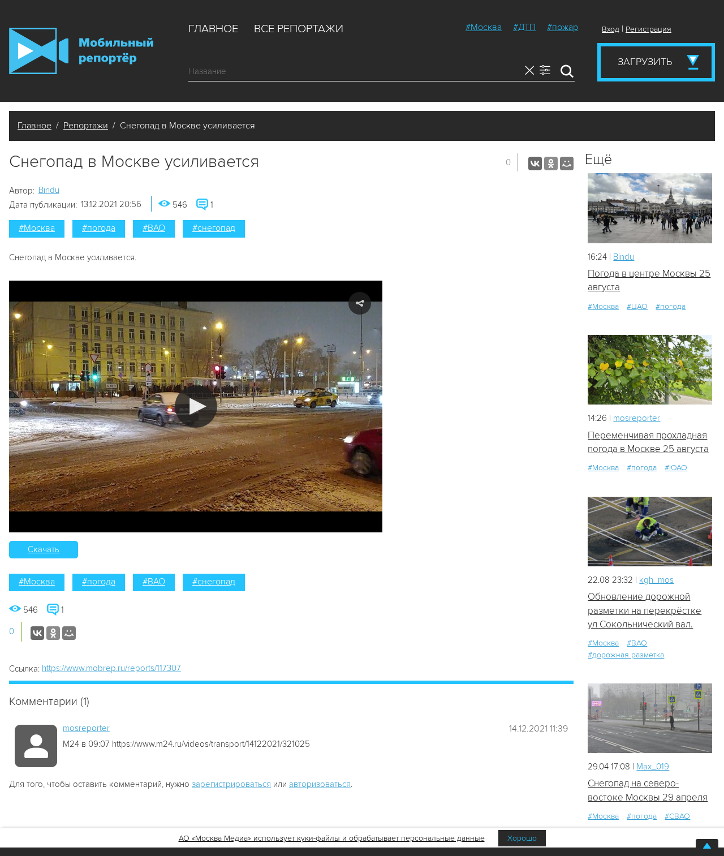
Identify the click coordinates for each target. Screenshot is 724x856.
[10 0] (650, 370)
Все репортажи (298, 29)
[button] (196, 406)
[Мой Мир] (567, 163)
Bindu (48, 190)
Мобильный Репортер (81, 51)
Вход (610, 29)
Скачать (43, 549)
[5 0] (650, 208)
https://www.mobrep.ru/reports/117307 (111, 668)
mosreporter (86, 728)
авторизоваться (320, 784)
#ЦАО (637, 306)
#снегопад (213, 228)
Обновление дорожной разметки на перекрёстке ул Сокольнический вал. (644, 610)
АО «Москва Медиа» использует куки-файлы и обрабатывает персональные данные (332, 838)
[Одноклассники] (551, 163)
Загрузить (645, 61)
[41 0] (650, 531)
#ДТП (524, 27)
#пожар (562, 27)
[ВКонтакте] (535, 163)
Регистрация (648, 29)
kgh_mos (656, 580)
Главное (213, 29)
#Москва (484, 27)
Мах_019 (652, 767)
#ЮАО (676, 467)
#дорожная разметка (626, 655)
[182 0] (650, 718)
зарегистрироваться (231, 784)
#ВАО (154, 228)
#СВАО (677, 816)
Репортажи (85, 125)
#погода (98, 228)
